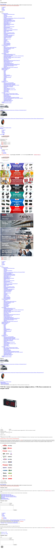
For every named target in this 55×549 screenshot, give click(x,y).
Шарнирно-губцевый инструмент (9, 65)
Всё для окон (6, 45)
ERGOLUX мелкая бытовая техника (9, 14)
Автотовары (5, 15)
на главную (4, 152)
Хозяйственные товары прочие (8, 100)
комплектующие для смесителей (8, 85)
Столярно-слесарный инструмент (9, 63)
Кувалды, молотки (6, 59)
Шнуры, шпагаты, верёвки (8, 101)
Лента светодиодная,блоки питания (9, 26)
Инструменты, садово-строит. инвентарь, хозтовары (8, 496)
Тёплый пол (5, 39)
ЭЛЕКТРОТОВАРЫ (5, 13)
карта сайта (4, 153)
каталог (2, 128)
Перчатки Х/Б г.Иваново (7, 96)
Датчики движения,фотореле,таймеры (9, 20)
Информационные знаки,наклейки (9, 24)
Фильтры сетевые (6, 41)
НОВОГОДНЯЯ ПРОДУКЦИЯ (6, 102)
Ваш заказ (1, 134)
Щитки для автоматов (7, 44)
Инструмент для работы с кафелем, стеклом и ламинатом (12, 57)
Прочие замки (6, 50)
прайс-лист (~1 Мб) (4, 532)
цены (3, 8)
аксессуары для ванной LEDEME (9, 82)
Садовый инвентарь (5, 81)
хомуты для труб (6, 90)
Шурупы (5, 80)
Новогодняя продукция (4, 498)
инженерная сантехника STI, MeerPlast (9, 84)
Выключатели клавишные (7, 19)
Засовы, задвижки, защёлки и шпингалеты (10, 47)
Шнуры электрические (7, 43)
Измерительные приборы (7, 22)
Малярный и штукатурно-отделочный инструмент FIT (12, 60)
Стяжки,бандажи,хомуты (7, 37)
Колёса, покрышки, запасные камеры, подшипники (11, 94)
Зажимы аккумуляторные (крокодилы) (9, 21)
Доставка (3, 150)
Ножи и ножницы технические (8, 61)
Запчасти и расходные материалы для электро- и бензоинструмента (14, 55)
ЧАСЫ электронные (7, 42)
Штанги (5, 79)
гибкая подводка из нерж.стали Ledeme (9, 83)
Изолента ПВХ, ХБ (6, 23)
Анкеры (5, 70)
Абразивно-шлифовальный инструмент (9, 54)
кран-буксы (5, 87)
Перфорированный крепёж (8, 75)
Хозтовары (3, 92)
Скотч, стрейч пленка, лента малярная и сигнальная (11, 97)
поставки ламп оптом (22, 519)
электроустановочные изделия (14, 519)
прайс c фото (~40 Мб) (4, 533)
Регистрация (4, 484)
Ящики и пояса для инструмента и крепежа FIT (11, 67)
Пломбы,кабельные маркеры (8, 30)
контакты (3, 10)
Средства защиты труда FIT (8, 62)
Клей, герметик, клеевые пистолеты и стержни (11, 93)
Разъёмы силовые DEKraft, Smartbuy (9, 32)
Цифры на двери (6, 52)
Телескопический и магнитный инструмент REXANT (12, 64)
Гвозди (5, 73)
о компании (4, 261)
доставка (3, 9)
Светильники (6, 34)
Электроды (5, 66)
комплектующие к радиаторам (8, 86)
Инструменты (4, 53)
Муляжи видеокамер (7, 27)
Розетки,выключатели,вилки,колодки (9, 33)
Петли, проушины (6, 49)
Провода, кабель (6, 31)
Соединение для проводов (8, 36)
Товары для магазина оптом (15, 520)
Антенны (5, 17)
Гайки (5, 72)
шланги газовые (6, 91)
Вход (1, 484)
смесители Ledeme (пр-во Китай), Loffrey (10, 89)
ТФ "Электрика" (6, 519)
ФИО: (1, 502)
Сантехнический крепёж (7, 77)
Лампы (5, 25)
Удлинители (5, 40)
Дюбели (5, 74)
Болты (5, 71)
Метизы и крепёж (4, 69)
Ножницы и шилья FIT (7, 95)
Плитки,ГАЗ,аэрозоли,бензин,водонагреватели (11, 29)
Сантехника (3, 497)
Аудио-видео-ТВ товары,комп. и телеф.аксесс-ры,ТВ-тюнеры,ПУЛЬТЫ (14, 18)
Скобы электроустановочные (8, 35)
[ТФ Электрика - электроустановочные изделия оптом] (5, 137)
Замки (5, 46)
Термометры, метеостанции (8, 352)
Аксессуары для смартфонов (8, 16)
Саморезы (5, 76)
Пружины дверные (6, 51)
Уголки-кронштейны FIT (7, 99)
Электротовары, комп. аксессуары (6, 494)
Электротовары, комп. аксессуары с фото (7, 495)
